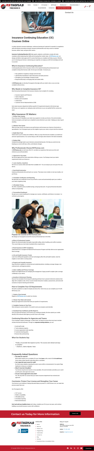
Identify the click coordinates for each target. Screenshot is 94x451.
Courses (35, 5)
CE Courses (44, 5)
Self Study (53, 5)
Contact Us (51, 8)
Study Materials (42, 8)
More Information (74, 5)
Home (29, 5)
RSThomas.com (22, 296)
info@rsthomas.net (68, 432)
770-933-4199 (66, 429)
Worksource (63, 5)
